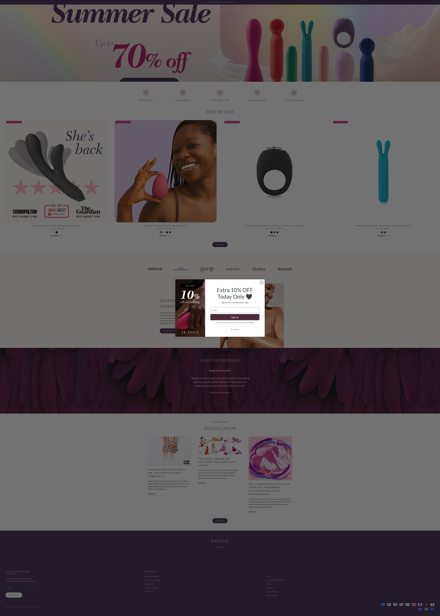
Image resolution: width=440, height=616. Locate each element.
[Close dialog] (262, 282)
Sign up (235, 317)
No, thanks (235, 329)
